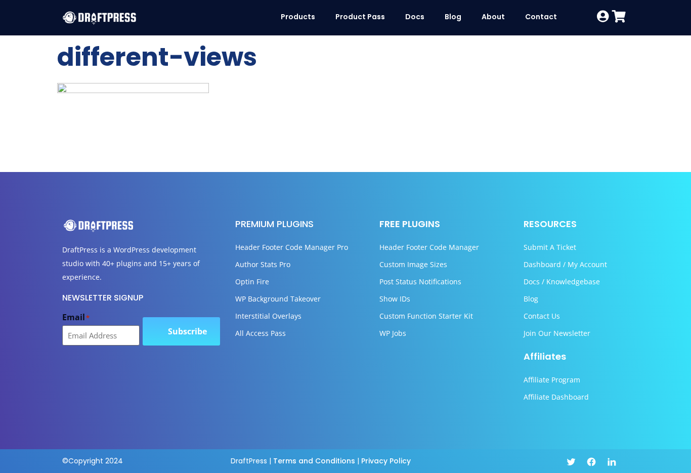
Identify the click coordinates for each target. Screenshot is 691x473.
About (493, 17)
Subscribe (187, 331)
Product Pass (360, 17)
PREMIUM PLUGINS (274, 224)
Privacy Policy (386, 461)
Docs (414, 17)
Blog (453, 17)
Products (298, 17)
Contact (541, 17)
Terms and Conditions (314, 461)
